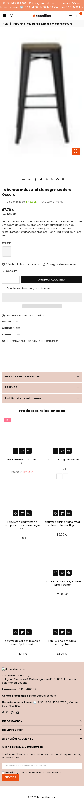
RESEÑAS (11, 387)
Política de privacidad (46, 772)
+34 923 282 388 (15, 3)
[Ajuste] (70, 15)
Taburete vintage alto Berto (62, 459)
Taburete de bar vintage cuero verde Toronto (62, 583)
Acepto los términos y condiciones (28, 288)
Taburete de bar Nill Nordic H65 (22, 461)
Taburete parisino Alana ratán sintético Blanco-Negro (62, 523)
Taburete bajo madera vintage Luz (62, 642)
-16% (7, 420)
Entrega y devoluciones (61, 264)
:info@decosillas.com (42, 696)
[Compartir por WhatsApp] (57, 179)
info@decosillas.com (45, 3)
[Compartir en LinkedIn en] (52, 179)
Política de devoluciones (23, 398)
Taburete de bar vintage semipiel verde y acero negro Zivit (22, 525)
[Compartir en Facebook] (35, 179)
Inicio (5, 23)
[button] (42, 297)
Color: (7, 243)
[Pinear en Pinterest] (46, 179)
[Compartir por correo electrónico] (63, 179)
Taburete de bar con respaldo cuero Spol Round (22, 642)
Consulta (11, 271)
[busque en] (11, 15)
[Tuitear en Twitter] (41, 179)
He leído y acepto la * (33, 772)
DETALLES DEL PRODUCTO (22, 376)
